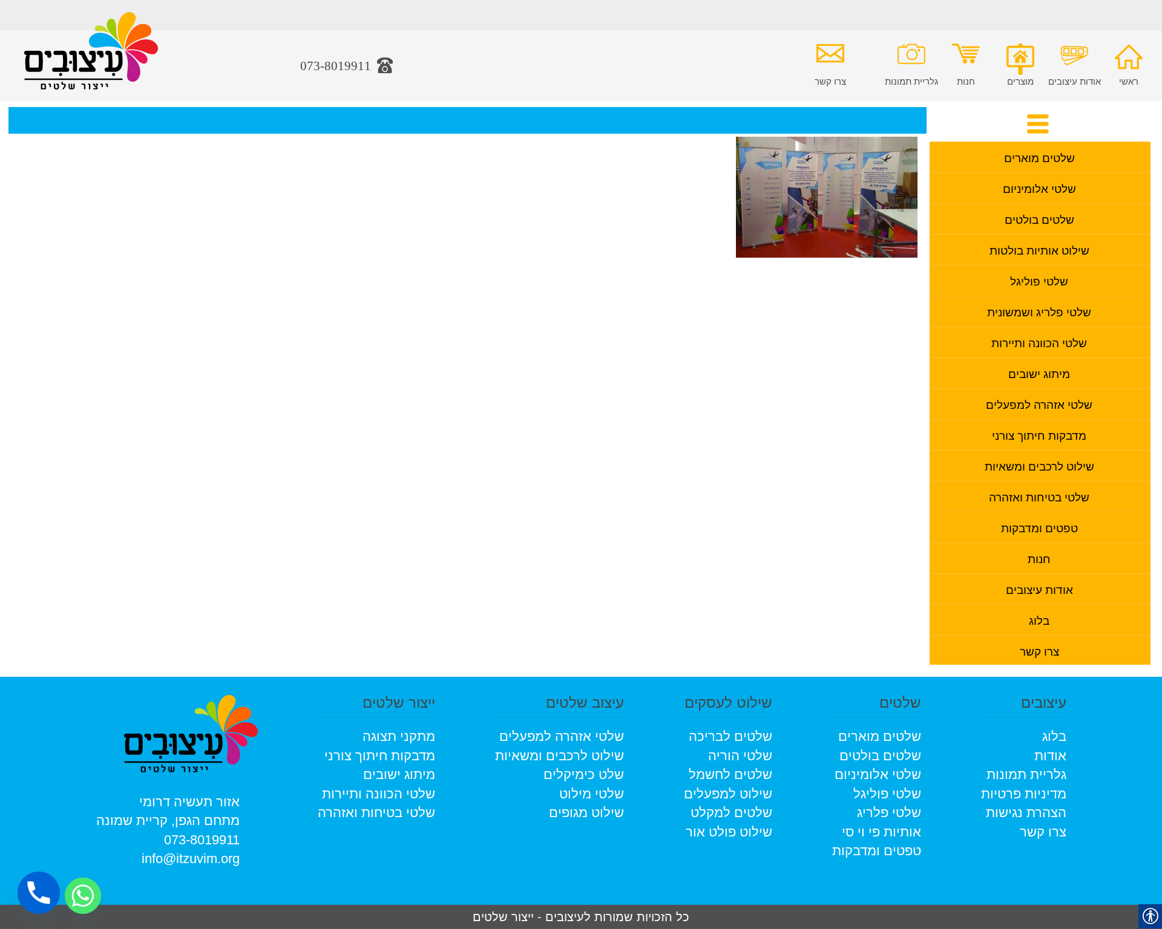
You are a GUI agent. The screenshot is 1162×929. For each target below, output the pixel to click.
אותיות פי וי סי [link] (881, 831)
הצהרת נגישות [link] (1026, 812)
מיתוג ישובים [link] (1039, 373)
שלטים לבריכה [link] (730, 736)
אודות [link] (1050, 755)
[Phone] (39, 893)
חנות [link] (966, 80)
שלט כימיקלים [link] (583, 774)
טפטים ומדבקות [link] (1039, 527)
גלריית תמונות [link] (911, 80)
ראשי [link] (1128, 80)
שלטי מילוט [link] (591, 793)
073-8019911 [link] (202, 839)
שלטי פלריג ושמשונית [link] (1039, 311)
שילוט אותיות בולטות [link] (1039, 249)
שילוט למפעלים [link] (728, 793)
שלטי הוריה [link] (740, 755)
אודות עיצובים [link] (1074, 80)
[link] (91, 59)
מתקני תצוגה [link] (399, 736)
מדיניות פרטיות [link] (1023, 793)
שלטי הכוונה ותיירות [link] (1039, 342)
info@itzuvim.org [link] (191, 858)
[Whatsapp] (83, 896)
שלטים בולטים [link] (1039, 218)
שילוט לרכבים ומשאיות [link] (1039, 465)
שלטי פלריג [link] (889, 812)
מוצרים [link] (1020, 80)
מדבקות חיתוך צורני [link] (1039, 434)
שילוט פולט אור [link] (729, 831)
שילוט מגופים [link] (586, 812)
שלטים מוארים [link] (1039, 157)
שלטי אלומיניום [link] (1039, 188)
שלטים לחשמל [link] (730, 774)
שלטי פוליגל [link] (1039, 280)
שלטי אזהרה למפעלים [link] (1039, 404)
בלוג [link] (1039, 619)
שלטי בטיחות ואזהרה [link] (1039, 496)
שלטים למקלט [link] (731, 812)
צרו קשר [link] (830, 80)
